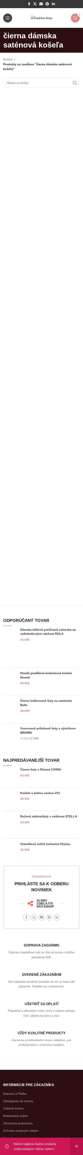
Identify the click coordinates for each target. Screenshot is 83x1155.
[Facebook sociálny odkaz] (29, 4)
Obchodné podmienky (18, 1123)
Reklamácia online (15, 1116)
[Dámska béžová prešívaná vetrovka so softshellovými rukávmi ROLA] (10, 646)
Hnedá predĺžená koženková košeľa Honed (46, 675)
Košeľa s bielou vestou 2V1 (40, 793)
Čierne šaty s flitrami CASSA (40, 769)
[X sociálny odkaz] (35, 4)
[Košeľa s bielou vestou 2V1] (10, 799)
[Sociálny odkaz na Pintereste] (47, 4)
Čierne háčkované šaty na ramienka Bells (46, 703)
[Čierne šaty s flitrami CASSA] (10, 776)
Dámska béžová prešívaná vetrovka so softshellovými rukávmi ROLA (48, 632)
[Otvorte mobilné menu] (7, 18)
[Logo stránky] (41, 17)
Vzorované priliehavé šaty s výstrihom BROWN (48, 730)
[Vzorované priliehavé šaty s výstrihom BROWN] (10, 738)
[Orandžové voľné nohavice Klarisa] (10, 852)
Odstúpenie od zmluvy (18, 1101)
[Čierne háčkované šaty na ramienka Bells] (10, 709)
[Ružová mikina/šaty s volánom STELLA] (10, 824)
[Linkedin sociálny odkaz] (53, 4)
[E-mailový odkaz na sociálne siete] (41, 4)
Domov (8, 59)
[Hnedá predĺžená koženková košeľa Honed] (10, 681)
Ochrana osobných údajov (21, 1130)
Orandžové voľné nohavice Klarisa (45, 844)
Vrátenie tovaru (13, 1108)
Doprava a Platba (15, 1093)
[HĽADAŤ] (75, 83)
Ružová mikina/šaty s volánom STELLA (48, 816)
